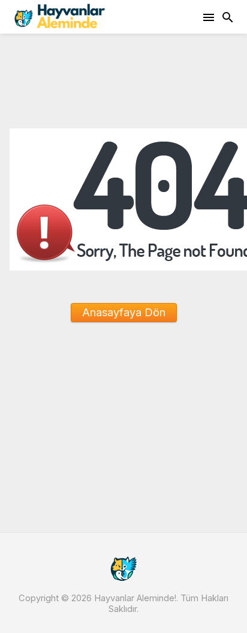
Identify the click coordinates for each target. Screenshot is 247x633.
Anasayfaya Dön (123, 312)
